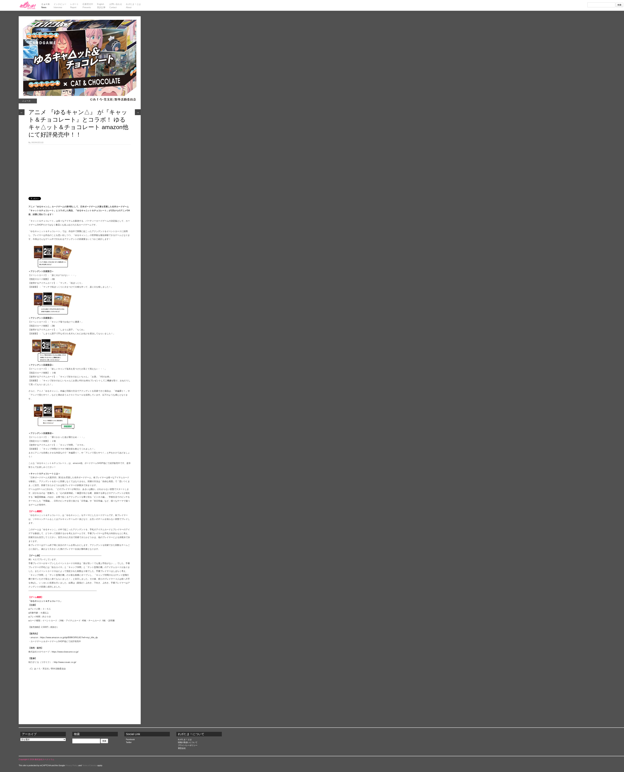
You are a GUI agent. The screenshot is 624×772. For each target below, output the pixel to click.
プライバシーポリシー (187, 745)
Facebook (130, 739)
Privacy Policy (71, 765)
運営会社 (182, 748)
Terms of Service (89, 765)
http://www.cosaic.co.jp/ (65, 662)
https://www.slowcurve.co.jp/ (65, 652)
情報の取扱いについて (187, 742)
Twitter (129, 742)
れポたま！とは (185, 739)
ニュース (26, 101)
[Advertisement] (79, 169)
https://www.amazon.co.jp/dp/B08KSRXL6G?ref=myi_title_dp (69, 637)
